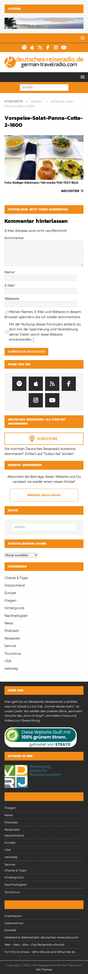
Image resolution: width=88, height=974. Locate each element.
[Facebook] (48, 47)
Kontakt (10, 930)
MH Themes (44, 969)
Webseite (12, 299)
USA (8, 661)
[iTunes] (32, 47)
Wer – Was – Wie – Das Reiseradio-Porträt (34, 944)
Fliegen (10, 601)
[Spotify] (24, 47)
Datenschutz (14, 923)
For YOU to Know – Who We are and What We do (40, 952)
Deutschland (15, 585)
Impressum (13, 916)
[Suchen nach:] (44, 87)
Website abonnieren (44, 495)
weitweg (11, 668)
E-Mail (9, 286)
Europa (10, 593)
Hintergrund (14, 608)
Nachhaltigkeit (16, 616)
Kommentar (14, 238)
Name (9, 272)
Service (10, 646)
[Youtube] (64, 47)
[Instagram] (56, 47)
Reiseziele (12, 638)
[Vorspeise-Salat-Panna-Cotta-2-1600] (44, 177)
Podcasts (12, 631)
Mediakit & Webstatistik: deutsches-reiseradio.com (42, 937)
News (9, 623)
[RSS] (40, 47)
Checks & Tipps (16, 578)
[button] (82, 37)
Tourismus (13, 654)
